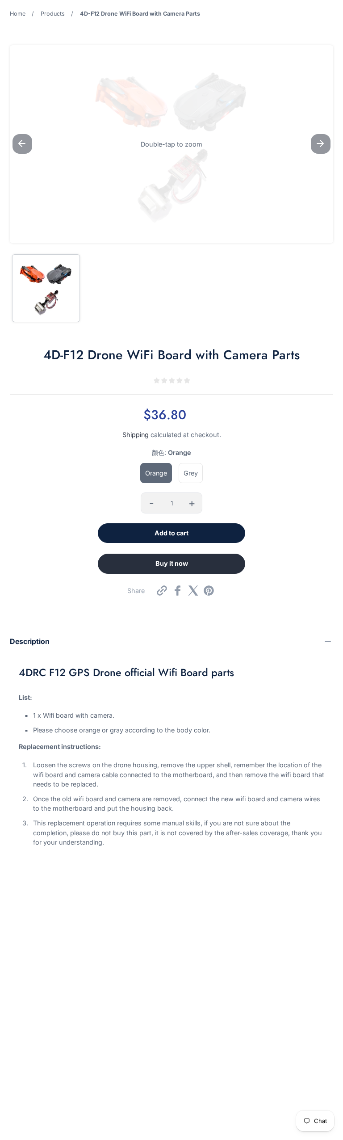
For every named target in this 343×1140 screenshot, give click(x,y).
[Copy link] (161, 590)
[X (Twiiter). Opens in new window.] (193, 590)
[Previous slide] (22, 144)
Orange (156, 473)
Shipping (135, 434)
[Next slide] (320, 144)
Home (17, 13)
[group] (46, 288)
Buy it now (171, 563)
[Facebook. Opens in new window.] (177, 590)
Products (53, 13)
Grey (191, 473)
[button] (171, 144)
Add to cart (171, 533)
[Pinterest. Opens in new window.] (208, 590)
